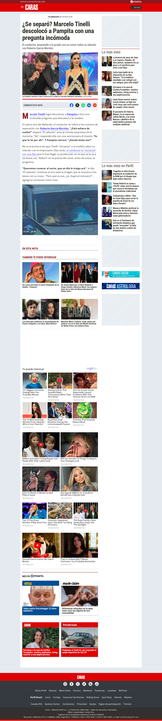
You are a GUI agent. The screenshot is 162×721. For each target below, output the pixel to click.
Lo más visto (111, 52)
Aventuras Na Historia (73, 697)
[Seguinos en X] (78, 684)
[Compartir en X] (77, 105)
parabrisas (79, 625)
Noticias (53, 690)
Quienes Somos (52, 704)
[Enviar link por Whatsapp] (83, 105)
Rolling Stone (93, 697)
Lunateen (111, 690)
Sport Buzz (107, 697)
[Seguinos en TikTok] (84, 684)
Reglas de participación (110, 704)
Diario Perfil (40, 690)
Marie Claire (64, 690)
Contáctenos (68, 704)
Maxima (128, 697)
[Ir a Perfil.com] (136, 2)
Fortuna (77, 690)
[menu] (22, 7)
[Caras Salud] (121, 276)
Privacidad (82, 704)
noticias (40, 584)
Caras (47, 697)
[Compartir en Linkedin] (89, 105)
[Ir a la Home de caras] (31, 9)
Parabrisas (100, 690)
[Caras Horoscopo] (121, 288)
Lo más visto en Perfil (117, 166)
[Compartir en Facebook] (71, 105)
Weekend (87, 690)
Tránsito (127, 704)
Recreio (118, 697)
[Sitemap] (97, 684)
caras (40, 625)
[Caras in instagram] (65, 684)
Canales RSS (36, 704)
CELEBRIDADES (53, 17)
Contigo (56, 697)
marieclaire (79, 584)
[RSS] (90, 684)
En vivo (137, 7)
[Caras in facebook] (71, 684)
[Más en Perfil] (37, 576)
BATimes (123, 690)
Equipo (92, 704)
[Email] (95, 105)
